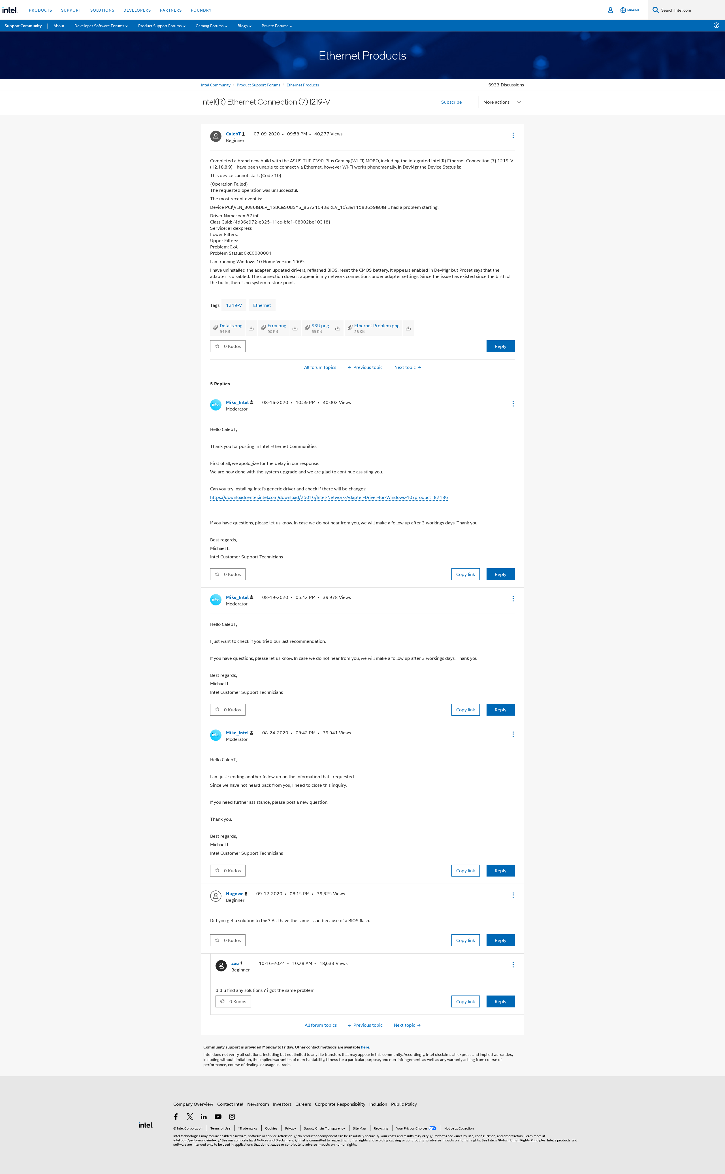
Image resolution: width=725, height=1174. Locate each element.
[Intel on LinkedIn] (204, 1117)
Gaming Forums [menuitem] (210, 25)
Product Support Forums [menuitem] (160, 25)
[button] (512, 135)
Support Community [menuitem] (23, 25)
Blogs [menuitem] (243, 25)
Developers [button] (137, 10)
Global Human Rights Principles (521, 1140)
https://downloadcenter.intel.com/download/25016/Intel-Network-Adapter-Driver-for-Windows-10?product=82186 (329, 497)
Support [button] (71, 10)
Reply (500, 346)
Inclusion (378, 1104)
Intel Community (216, 85)
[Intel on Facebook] (176, 1117)
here (365, 1047)
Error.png (277, 325)
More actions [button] (496, 102)
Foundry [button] (201, 10)
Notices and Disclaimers (275, 1140)
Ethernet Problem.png (377, 325)
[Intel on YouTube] (218, 1117)
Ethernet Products (303, 85)
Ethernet (262, 305)
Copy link (465, 574)
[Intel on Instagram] (232, 1117)
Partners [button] (171, 10)
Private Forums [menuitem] (275, 25)
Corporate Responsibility (340, 1104)
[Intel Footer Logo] (146, 1124)
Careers (303, 1104)
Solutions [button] (102, 10)
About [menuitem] (59, 25)
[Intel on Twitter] (190, 1117)
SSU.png (320, 325)
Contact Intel (230, 1104)
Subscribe (451, 102)
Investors (282, 1104)
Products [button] (40, 10)
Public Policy (404, 1104)
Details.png (231, 325)
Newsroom (258, 1104)
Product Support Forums (258, 85)
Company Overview (193, 1104)
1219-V (234, 305)
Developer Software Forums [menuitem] (99, 25)
